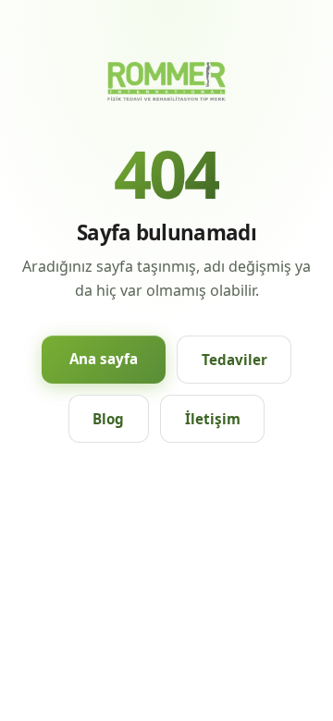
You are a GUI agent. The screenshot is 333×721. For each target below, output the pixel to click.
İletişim (212, 418)
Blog (108, 418)
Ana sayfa (103, 358)
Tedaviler (234, 359)
